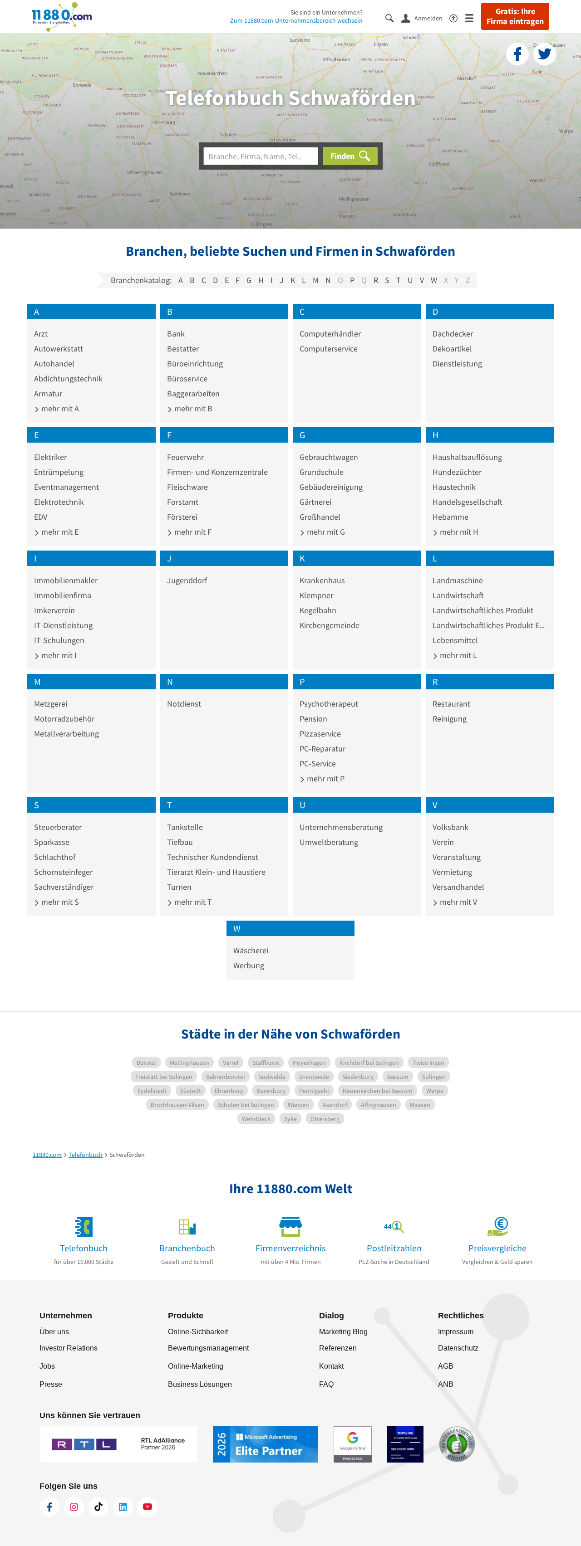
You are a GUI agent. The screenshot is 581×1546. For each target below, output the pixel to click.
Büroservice (187, 378)
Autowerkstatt (58, 348)
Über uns (54, 1332)
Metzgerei (50, 703)
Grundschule (322, 472)
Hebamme (450, 517)
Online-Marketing (195, 1366)
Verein (443, 842)
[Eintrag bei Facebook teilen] (517, 54)
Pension (313, 718)
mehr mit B (192, 408)
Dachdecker (453, 333)
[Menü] (473, 17)
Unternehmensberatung (341, 827)
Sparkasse (51, 842)
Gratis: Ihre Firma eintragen (515, 16)
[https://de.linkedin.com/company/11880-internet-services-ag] (123, 1507)
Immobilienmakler (66, 580)
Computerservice (329, 348)
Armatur (48, 393)
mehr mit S (59, 902)
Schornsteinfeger (63, 872)
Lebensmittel (455, 640)
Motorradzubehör (64, 718)
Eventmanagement (66, 487)
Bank (176, 333)
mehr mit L (457, 655)
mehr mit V (457, 902)
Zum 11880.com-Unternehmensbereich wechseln (296, 20)
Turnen (179, 887)
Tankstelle (185, 827)
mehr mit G (325, 532)
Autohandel (54, 363)
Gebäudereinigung (331, 487)
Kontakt (331, 1366)
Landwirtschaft (458, 595)
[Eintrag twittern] (544, 54)
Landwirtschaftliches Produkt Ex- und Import (490, 625)
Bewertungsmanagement (208, 1348)
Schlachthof (54, 857)
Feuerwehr (185, 457)
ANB (445, 1384)
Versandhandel (458, 887)
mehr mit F (192, 532)
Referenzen (338, 1348)
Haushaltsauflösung (467, 457)
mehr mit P (325, 778)
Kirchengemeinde (329, 625)
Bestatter (183, 348)
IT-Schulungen (59, 640)
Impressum (455, 1332)
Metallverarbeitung (66, 733)
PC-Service (318, 763)
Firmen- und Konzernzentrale (217, 472)
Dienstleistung (457, 363)
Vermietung (452, 872)
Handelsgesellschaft (467, 502)
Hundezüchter (457, 472)
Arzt (41, 333)
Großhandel (320, 517)
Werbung (248, 965)
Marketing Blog (343, 1332)
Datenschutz (458, 1348)
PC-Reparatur (322, 748)
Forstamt (182, 502)
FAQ (326, 1384)
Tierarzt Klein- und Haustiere (216, 872)
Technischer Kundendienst (212, 857)
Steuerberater (58, 827)
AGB (445, 1366)
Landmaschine (458, 580)
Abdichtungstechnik (68, 378)
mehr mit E (59, 532)
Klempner (316, 595)
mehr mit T (192, 902)
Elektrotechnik (59, 502)
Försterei (182, 517)
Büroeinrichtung (195, 363)
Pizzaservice (320, 733)
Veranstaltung (457, 857)
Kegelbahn (318, 610)
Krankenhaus (322, 580)
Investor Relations (68, 1348)
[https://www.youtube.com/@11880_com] (148, 1507)
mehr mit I (58, 655)
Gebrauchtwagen (329, 457)
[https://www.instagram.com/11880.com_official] (74, 1507)
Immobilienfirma (62, 595)
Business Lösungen (200, 1384)
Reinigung (450, 718)
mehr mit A (59, 408)
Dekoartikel (452, 348)
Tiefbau (180, 842)
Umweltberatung (329, 842)
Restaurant (451, 703)
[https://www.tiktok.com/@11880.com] (98, 1507)
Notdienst (184, 703)
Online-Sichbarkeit (198, 1332)
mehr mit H (458, 532)
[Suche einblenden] (393, 17)
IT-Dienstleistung (63, 625)
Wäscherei (250, 950)
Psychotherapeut (329, 703)
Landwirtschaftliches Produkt (483, 610)
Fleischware (187, 487)
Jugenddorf (187, 580)
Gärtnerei (315, 502)
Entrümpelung (59, 472)
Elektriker (50, 457)
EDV (40, 517)
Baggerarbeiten (193, 393)
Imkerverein (54, 610)
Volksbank (450, 827)
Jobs (47, 1366)
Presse (50, 1384)
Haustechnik (454, 487)
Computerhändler (330, 333)
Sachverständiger (64, 887)
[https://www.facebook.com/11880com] (49, 1507)
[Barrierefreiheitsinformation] (457, 17)
